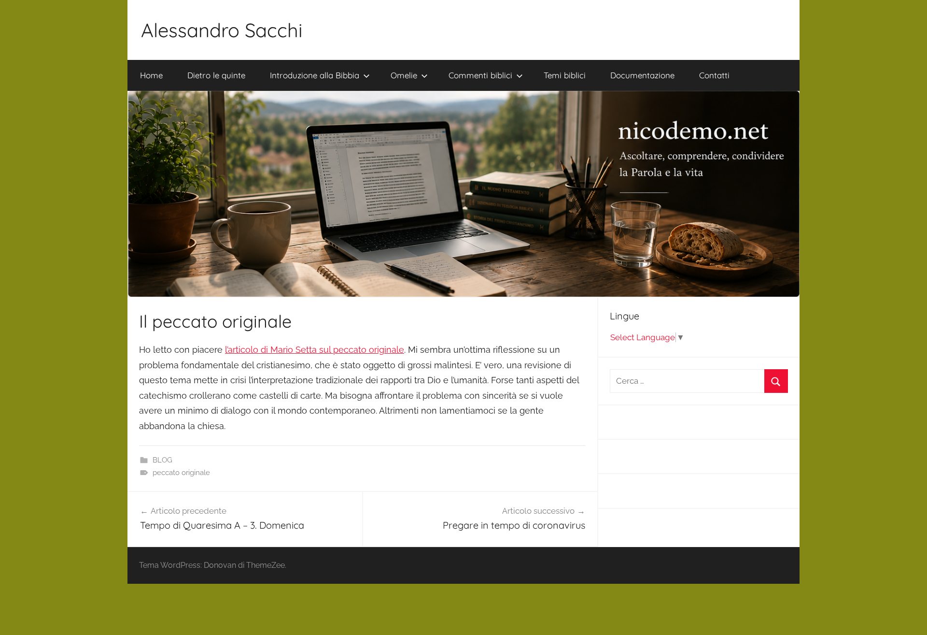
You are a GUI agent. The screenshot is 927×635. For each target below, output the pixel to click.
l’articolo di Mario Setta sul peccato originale (314, 350)
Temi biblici (565, 75)
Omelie (404, 75)
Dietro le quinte (216, 75)
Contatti (714, 75)
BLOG (162, 460)
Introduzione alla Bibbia (314, 75)
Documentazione (642, 75)
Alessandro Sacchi (222, 30)
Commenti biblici (480, 75)
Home (151, 75)
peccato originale (181, 472)
